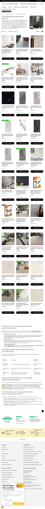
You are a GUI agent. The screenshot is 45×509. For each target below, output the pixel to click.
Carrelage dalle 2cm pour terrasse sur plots (32, 451)
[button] (42, 4)
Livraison (3, 455)
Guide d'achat (5, 449)
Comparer (38, 31)
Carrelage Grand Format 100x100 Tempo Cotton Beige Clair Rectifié (22, 305)
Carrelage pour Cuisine (28, 460)
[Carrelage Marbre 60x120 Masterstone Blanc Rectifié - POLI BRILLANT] (37, 154)
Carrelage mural (5, 479)
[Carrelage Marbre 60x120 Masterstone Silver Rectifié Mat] (37, 98)
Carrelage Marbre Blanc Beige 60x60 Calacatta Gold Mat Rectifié (8, 79)
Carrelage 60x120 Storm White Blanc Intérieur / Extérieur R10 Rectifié (21, 220)
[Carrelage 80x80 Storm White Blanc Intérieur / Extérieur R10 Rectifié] (8, 267)
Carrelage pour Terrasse (28, 447)
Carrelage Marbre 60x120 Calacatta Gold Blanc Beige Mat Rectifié (22, 79)
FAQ (13, 9)
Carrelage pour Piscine (28, 449)
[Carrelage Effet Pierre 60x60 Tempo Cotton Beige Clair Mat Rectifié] (37, 267)
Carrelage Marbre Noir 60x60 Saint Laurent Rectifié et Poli (8, 106)
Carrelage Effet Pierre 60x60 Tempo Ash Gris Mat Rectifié (8, 304)
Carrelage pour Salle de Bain (29, 455)
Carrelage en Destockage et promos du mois (32, 464)
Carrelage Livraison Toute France (8, 460)
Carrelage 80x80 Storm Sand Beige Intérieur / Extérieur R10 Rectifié (37, 248)
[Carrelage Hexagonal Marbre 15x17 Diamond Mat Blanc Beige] (22, 41)
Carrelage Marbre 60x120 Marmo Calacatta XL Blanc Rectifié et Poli (21, 135)
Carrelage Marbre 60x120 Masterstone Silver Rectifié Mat (36, 107)
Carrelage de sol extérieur (7, 472)
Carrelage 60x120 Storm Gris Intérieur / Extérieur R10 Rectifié (22, 248)
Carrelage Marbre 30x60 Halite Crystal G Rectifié (7, 191)
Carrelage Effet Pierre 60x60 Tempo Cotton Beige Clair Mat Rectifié (37, 276)
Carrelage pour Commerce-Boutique (30, 453)
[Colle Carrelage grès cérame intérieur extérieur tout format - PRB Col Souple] (8, 210)
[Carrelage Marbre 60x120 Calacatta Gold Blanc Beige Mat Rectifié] (22, 69)
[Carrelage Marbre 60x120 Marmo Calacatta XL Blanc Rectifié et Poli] (22, 126)
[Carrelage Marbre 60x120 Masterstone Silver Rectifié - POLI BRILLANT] (8, 154)
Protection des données (6, 464)
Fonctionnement (5, 453)
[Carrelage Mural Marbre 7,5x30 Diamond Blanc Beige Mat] (37, 41)
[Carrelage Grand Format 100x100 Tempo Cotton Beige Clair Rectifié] (22, 295)
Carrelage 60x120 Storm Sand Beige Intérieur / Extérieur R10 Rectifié (7, 248)
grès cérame (10, 345)
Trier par (10, 31)
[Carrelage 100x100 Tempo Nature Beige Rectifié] (37, 295)
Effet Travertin (33, 7)
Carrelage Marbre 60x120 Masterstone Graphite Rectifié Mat (22, 107)
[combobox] (28, 4)
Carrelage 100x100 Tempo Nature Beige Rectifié (36, 304)
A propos (3, 458)
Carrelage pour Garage (28, 458)
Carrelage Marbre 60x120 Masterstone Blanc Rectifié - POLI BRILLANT (36, 163)
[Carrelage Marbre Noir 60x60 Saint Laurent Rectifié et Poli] (8, 98)
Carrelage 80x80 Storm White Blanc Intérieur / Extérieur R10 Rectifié (8, 276)
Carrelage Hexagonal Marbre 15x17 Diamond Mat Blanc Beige (22, 51)
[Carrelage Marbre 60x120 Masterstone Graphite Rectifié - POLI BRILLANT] (22, 154)
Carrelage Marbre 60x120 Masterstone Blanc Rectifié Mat (7, 135)
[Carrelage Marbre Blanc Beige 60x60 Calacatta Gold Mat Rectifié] (8, 69)
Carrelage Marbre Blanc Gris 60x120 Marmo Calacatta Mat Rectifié (37, 79)
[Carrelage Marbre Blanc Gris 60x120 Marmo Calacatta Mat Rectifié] (37, 69)
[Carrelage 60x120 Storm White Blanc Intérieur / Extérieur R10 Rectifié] (22, 210)
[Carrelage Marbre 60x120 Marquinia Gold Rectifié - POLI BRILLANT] (37, 126)
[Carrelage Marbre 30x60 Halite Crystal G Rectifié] (8, 182)
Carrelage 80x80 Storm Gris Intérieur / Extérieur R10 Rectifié (36, 220)
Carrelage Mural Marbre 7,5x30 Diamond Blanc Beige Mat (37, 51)
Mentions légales (5, 462)
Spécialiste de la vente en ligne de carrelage (22, 0)
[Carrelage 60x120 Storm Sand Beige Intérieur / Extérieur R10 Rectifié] (8, 239)
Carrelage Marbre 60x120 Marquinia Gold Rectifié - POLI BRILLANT (36, 135)
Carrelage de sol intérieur (7, 474)
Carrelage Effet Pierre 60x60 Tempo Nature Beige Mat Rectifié (22, 276)
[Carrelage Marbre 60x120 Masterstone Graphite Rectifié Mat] (22, 98)
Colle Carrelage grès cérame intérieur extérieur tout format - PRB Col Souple (8, 220)
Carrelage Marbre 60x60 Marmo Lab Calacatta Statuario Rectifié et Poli (21, 192)
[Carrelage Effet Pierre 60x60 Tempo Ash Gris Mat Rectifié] (8, 295)
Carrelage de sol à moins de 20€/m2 (9, 470)
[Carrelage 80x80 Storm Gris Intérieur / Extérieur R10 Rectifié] (37, 210)
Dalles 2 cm (4, 481)
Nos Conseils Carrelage (6, 9)
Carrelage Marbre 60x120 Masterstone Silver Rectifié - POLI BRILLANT (7, 163)
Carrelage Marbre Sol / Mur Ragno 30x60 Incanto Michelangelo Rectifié (7, 51)
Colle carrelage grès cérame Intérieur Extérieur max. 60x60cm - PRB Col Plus (36, 192)
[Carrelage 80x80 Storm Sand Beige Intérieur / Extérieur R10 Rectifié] (37, 239)
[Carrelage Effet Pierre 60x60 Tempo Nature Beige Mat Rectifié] (22, 267)
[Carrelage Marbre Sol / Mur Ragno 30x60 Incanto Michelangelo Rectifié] (8, 41)
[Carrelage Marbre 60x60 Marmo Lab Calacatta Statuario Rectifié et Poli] (22, 182)
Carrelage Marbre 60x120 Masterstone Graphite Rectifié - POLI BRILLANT (22, 163)
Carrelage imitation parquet (7, 476)
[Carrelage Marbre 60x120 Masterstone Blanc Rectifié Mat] (8, 126)
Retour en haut (22, 439)
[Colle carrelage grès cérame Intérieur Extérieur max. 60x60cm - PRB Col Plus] (37, 182)
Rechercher (4, 447)
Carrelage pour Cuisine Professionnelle (31, 462)
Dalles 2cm (16, 7)
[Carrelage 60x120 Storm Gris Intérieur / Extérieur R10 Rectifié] (22, 239)
